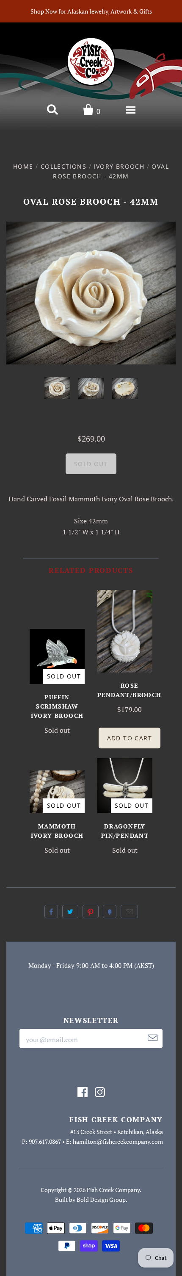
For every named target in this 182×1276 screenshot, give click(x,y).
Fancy (109, 911)
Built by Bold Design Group (90, 1199)
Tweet (70, 911)
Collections (63, 166)
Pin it (91, 911)
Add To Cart (129, 738)
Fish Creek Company (113, 1190)
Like (51, 911)
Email (129, 911)
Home (23, 166)
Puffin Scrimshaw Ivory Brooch (57, 706)
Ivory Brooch (119, 166)
